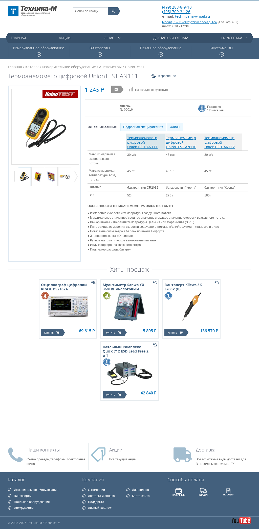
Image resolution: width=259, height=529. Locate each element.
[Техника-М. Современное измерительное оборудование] (32, 11)
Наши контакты (43, 450)
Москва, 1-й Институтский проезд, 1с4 (189, 22)
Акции (65, 37)
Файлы (175, 127)
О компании (96, 490)
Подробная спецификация (143, 127)
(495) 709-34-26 (176, 11)
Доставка (205, 450)
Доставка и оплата (170, 37)
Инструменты (221, 48)
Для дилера (140, 490)
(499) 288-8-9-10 (177, 7)
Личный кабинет (100, 508)
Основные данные (102, 127)
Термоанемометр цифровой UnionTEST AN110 (181, 142)
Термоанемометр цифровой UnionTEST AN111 (142, 142)
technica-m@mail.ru (192, 16)
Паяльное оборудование (160, 48)
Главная (18, 37)
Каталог (32, 66)
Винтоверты (100, 48)
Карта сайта (141, 496)
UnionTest (133, 66)
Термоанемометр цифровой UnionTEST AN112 (219, 142)
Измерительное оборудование (38, 48)
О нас (109, 37)
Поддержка (231, 37)
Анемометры (110, 66)
